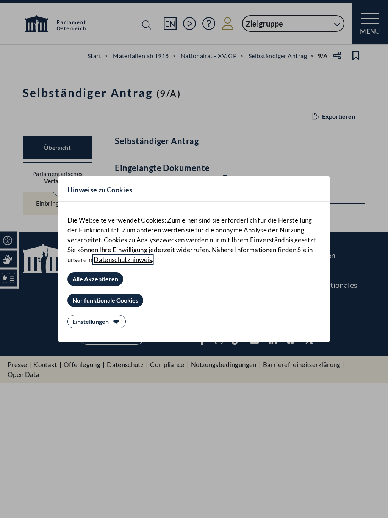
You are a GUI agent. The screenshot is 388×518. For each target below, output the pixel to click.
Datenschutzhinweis (123, 260)
